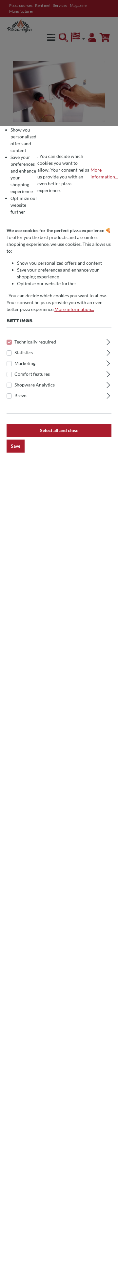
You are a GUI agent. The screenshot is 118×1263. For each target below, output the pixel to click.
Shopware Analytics (34, 384)
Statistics (23, 352)
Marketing (24, 363)
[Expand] (108, 341)
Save (15, 446)
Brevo (20, 395)
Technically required (35, 341)
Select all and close (59, 430)
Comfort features (32, 374)
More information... (104, 173)
